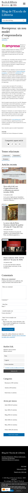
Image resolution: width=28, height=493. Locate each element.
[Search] (24, 20)
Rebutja (10, 490)
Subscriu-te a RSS (21, 469)
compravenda (6, 155)
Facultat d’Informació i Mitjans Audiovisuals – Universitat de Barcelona (14, 457)
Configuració (18, 490)
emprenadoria (16, 155)
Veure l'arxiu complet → (14, 434)
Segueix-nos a (18, 472)
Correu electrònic (7, 313)
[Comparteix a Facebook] (12, 144)
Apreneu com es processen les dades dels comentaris (14, 336)
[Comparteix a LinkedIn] (15, 144)
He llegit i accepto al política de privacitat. (14, 367)
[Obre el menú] (24, 3)
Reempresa (5, 159)
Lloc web (4, 319)
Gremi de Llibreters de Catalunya (10, 460)
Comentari (5, 300)
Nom (3, 306)
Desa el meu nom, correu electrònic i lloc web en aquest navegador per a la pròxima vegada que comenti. (14, 323)
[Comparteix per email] (19, 144)
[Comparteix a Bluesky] (8, 144)
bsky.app (24, 472)
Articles (4, 39)
